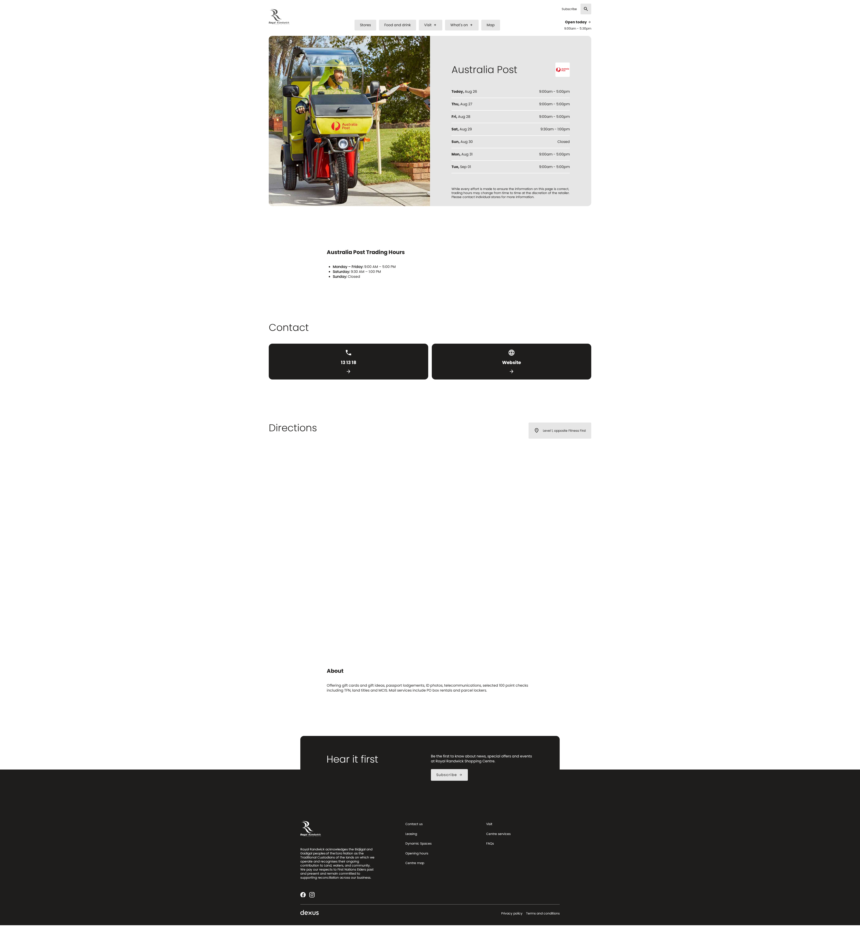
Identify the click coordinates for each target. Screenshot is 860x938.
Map (491, 25)
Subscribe (569, 9)
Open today (578, 22)
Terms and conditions (543, 913)
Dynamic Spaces (418, 843)
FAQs (490, 843)
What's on (461, 25)
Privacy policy (511, 913)
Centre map (414, 863)
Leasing (411, 834)
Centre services (498, 834)
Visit (430, 25)
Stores (365, 25)
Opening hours (416, 853)
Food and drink (397, 25)
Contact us (414, 824)
